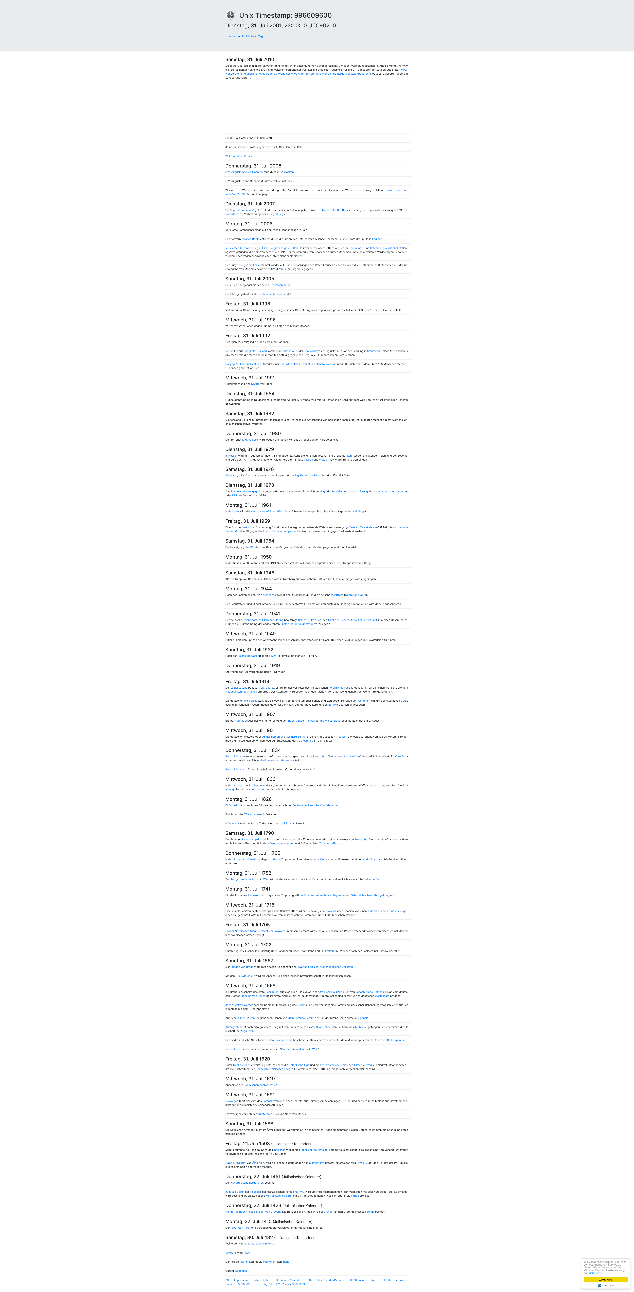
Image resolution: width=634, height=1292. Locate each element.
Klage (322, 491)
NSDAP (273, 655)
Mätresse (271, 1195)
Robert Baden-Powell (301, 720)
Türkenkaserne (253, 814)
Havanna (330, 911)
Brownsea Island (330, 720)
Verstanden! (606, 1280)
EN (227, 1280)
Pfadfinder (240, 720)
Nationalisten (233, 691)
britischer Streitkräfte (332, 210)
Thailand (261, 351)
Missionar (269, 1261)
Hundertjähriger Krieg (238, 1211)
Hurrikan (373, 911)
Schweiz (238, 785)
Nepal (229, 351)
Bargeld (333, 704)
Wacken (289, 172)
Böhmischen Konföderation (260, 1085)
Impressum (241, 1280)
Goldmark (364, 700)
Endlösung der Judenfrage (297, 624)
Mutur (282, 269)
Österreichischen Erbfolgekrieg (370, 895)
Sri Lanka (255, 265)
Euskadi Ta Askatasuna (364, 527)
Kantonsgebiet (256, 789)
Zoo (377, 879)
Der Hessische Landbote (344, 756)
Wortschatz (382, 995)
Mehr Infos (595, 1273)
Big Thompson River (307, 475)
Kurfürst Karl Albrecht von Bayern (321, 895)
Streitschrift (320, 756)
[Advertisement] (317, 108)
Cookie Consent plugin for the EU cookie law (606, 1285)
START (255, 383)
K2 (252, 547)
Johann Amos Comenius (371, 992)
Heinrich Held (233, 1049)
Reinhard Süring (296, 736)
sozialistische (239, 687)
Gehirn (301, 1005)
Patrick (244, 1261)
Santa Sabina (255, 1243)
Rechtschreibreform (271, 294)
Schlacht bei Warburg (246, 859)
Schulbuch (271, 992)
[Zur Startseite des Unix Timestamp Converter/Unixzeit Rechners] (232, 15)
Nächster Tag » (255, 36)
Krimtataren (265, 1114)
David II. (362, 1162)
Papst (247, 1252)
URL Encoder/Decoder (287, 1280)
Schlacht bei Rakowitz (271, 931)
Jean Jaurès (266, 687)
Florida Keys (395, 911)
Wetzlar (324, 459)
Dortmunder (356, 248)
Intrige (355, 1195)
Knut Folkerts (250, 439)
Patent (287, 839)
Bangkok (249, 351)
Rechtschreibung (280, 285)
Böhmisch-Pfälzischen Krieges (274, 1069)
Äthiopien (258, 1162)
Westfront (337, 594)
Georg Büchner (234, 756)
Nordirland (232, 214)
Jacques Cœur (234, 1191)
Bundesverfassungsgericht (247, 491)
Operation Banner (242, 210)
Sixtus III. (230, 1252)
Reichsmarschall (253, 620)
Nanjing (230, 364)
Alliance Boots (250, 239)
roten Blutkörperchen (393, 1040)
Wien (266, 879)
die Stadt (372, 859)
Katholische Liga (299, 1065)
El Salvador (232, 805)
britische (275, 859)
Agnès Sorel (284, 1195)
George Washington (282, 843)
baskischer (248, 527)
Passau (252, 895)
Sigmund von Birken (253, 995)
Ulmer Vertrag (363, 1065)
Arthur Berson (271, 736)
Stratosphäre (305, 740)
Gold (404, 700)
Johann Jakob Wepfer (239, 1005)
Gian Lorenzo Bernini (301, 1018)
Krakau (329, 951)
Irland (285, 1261)
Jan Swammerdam (280, 1040)
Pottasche (361, 839)
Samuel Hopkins (252, 839)
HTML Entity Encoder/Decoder (326, 1280)
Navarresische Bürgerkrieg (247, 1182)
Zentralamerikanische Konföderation (315, 805)
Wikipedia (241, 1270)
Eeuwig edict (245, 975)
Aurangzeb (232, 1027)
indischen (279, 1149)
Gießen (308, 459)
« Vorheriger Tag (235, 36)
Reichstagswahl (247, 655)
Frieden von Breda (242, 966)
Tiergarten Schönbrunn (245, 879)
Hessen (232, 455)
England (377, 239)
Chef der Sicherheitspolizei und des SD (352, 620)
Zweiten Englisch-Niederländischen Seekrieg (325, 966)
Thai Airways (312, 351)
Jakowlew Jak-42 (291, 364)
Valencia (233, 823)
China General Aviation (322, 364)
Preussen (341, 736)
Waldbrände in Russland (240, 156)
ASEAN (356, 511)
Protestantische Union (334, 1065)
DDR (235, 495)
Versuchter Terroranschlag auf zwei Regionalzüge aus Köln (262, 248)
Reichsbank (250, 700)
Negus (241, 1162)
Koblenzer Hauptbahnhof (385, 248)
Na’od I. (230, 1162)
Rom (253, 1018)
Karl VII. (299, 1191)
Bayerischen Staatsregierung (350, 491)
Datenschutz (260, 1280)
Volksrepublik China (248, 364)
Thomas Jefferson (330, 843)
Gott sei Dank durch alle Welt (299, 1049)
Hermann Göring (273, 620)
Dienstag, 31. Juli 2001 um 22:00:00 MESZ (282, 1284)
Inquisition (285, 823)
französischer (241, 1065)
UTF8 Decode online (393, 1280)
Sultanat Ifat (316, 1162)
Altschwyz (258, 785)
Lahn (350, 455)
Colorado (231, 475)
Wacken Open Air (252, 172)
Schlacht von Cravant (267, 1211)
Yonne (370, 1211)
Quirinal (241, 1018)
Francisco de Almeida (314, 1149)
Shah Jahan (323, 1027)
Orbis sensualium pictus (333, 992)
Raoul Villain (249, 691)
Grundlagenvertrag (393, 491)
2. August (234, 172)
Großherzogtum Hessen (275, 760)
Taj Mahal (361, 1027)
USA (241, 475)
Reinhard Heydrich (309, 620)
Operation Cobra (355, 594)
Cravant (329, 1211)
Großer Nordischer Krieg (240, 931)
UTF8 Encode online (362, 1280)
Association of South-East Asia (270, 511)
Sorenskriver (270, 1101)
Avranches (269, 594)
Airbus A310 (290, 351)
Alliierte (322, 859)
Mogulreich (247, 1031)
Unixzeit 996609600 (238, 1284)
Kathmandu (374, 351)
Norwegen (231, 1101)
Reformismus (337, 687)
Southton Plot (240, 1227)
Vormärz (400, 756)
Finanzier (255, 1191)
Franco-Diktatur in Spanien (280, 531)
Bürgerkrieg (276, 214)
